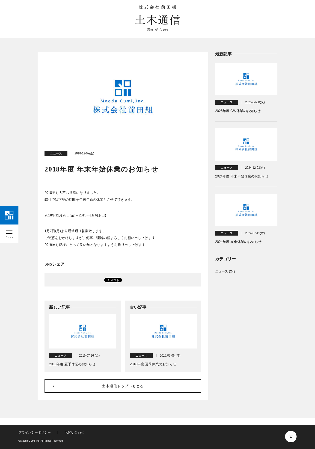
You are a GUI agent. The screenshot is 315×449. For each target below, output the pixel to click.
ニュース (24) (225, 271)
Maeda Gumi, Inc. (157, 7)
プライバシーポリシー (34, 432)
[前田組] (9, 215)
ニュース (56, 153)
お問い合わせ (74, 432)
